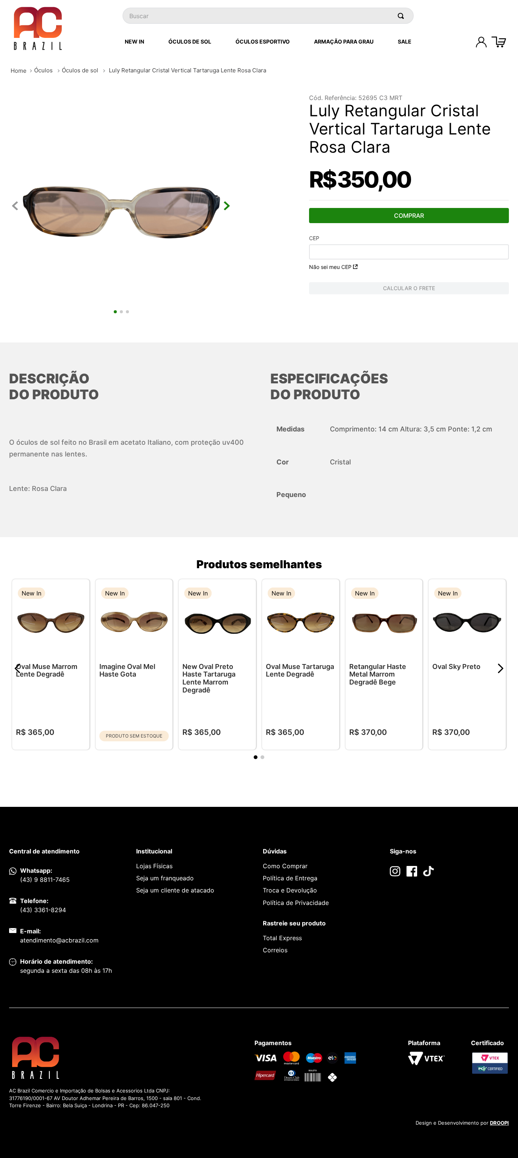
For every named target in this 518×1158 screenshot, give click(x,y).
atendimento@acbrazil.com (59, 940)
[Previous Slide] (18, 668)
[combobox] (268, 16)
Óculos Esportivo (262, 41)
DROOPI (499, 1123)
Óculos (43, 70)
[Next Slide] (500, 668)
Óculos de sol (80, 70)
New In (134, 41)
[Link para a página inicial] (18, 71)
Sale (404, 41)
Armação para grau (344, 41)
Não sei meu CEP (330, 267)
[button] (78, 594)
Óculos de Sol (189, 41)
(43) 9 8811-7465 (45, 879)
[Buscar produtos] (402, 15)
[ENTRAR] (481, 42)
